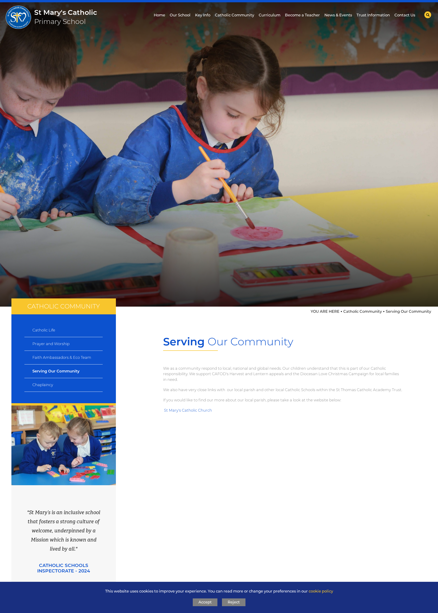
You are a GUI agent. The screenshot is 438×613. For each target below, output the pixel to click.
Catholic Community (362, 311)
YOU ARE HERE (325, 311)
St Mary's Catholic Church (188, 410)
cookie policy (321, 591)
